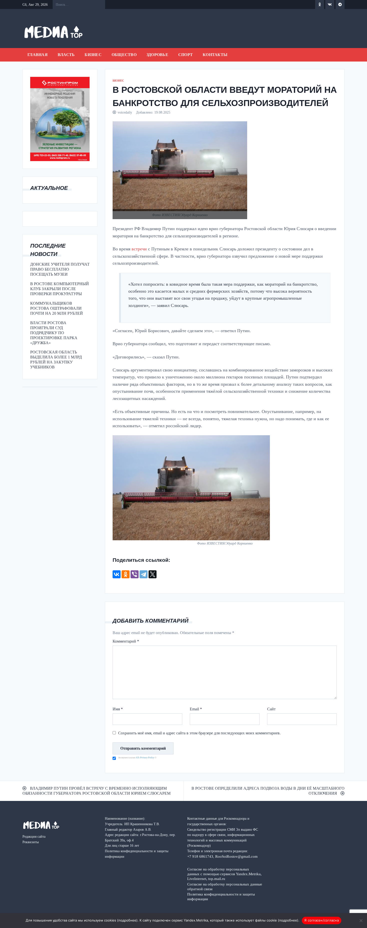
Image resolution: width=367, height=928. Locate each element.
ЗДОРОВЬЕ (157, 55)
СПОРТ (185, 55)
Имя (118, 709)
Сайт (271, 709)
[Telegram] (144, 574)
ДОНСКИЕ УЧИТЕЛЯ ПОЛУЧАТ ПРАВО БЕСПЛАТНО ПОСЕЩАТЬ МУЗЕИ (60, 269)
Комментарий (126, 641)
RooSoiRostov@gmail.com (236, 856)
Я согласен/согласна (321, 920)
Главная (37, 55)
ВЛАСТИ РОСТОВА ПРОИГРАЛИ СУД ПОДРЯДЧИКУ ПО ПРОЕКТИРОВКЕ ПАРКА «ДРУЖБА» (53, 333)
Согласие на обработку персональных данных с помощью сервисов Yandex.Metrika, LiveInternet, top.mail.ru (224, 874)
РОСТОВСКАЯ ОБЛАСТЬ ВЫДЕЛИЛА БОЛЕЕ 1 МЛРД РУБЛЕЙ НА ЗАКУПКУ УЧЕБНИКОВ (56, 359)
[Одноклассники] (126, 574)
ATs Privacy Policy (145, 757)
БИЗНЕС (93, 55)
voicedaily (125, 112)
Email (196, 709)
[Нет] (360, 920)
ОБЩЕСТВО (124, 55)
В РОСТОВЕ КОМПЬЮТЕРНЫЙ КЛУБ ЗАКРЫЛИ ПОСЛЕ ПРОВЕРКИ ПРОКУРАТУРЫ (59, 289)
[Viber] (135, 574)
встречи (139, 248)
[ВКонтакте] (117, 574)
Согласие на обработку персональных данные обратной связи (224, 886)
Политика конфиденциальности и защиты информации (221, 896)
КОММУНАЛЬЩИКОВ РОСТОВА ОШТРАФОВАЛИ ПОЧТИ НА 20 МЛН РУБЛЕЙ (56, 308)
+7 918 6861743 (200, 856)
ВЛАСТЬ (66, 55)
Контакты (215, 55)
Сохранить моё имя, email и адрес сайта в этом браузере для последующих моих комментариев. (199, 733)
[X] (153, 574)
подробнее (127, 920)
